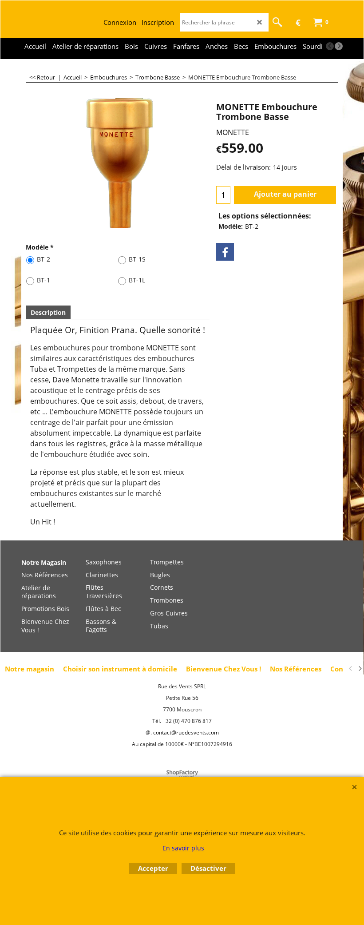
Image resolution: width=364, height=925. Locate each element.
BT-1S (137, 259)
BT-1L (137, 280)
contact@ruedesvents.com (186, 732)
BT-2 (43, 259)
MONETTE (232, 132)
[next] (339, 46)
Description (48, 312)
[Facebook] (225, 252)
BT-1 (43, 280)
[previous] (330, 46)
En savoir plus (183, 848)
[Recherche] (277, 22)
